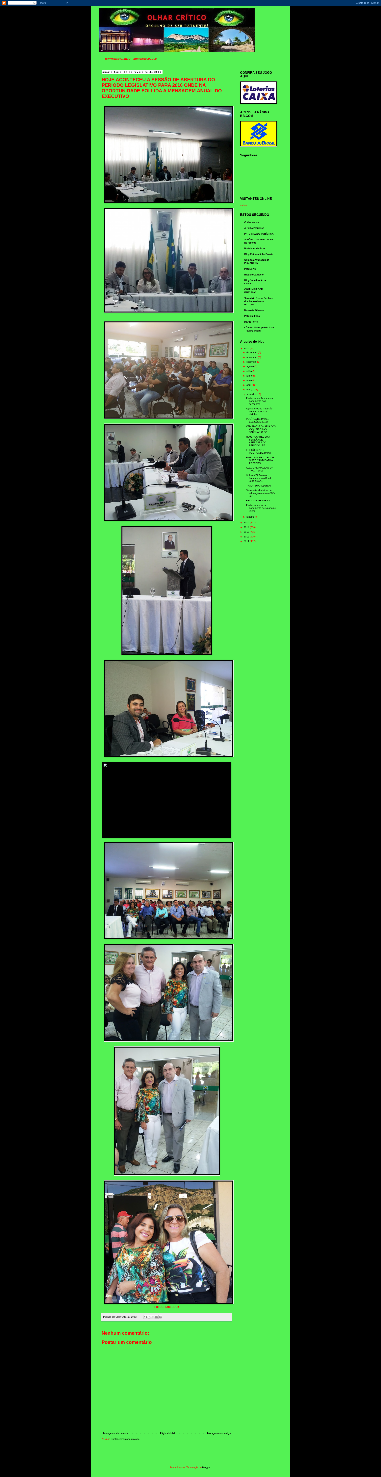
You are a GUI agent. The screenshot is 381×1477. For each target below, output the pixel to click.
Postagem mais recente (115, 1433)
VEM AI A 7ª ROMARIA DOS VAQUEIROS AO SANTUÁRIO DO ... (261, 429)
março (250, 389)
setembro (251, 361)
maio (249, 380)
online (243, 205)
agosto (250, 366)
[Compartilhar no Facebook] (157, 1317)
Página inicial (167, 1433)
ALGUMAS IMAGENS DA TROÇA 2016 (259, 469)
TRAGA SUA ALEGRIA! (258, 485)
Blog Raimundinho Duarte (258, 254)
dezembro (252, 352)
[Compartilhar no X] (153, 1317)
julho (249, 371)
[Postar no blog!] (149, 1317)
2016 (247, 348)
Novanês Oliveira (254, 310)
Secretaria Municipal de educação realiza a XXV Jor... (260, 493)
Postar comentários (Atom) (125, 1439)
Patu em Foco (252, 316)
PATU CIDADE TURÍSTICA (259, 233)
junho (249, 375)
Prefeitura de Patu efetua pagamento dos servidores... (259, 401)
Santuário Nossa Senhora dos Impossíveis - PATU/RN (258, 301)
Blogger (206, 1467)
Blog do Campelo (254, 274)
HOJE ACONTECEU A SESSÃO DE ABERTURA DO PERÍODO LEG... (258, 441)
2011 (247, 541)
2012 (247, 536)
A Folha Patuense (254, 228)
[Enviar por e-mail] (145, 1317)
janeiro (250, 516)
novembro (252, 357)
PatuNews (250, 269)
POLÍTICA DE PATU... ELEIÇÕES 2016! (257, 420)
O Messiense (251, 222)
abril (249, 385)
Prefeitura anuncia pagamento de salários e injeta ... (261, 508)
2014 (247, 527)
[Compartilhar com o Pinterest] (160, 1317)
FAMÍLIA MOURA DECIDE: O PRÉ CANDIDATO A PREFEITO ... (260, 460)
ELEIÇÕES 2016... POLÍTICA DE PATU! (258, 451)
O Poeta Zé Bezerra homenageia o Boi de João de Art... (259, 478)
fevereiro (251, 394)
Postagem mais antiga (219, 1433)
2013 (247, 532)
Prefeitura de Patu (254, 248)
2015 (247, 522)
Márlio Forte (251, 321)
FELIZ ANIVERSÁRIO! (258, 500)
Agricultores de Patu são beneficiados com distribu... (259, 411)
